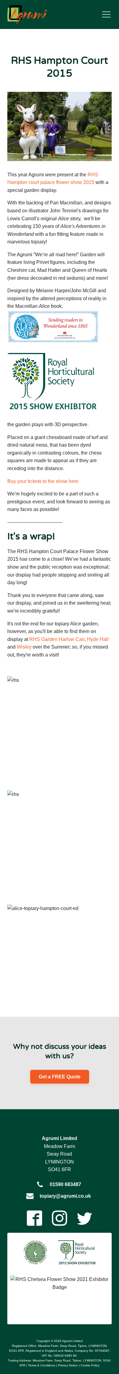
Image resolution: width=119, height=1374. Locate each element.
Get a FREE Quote (60, 1076)
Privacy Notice (68, 1365)
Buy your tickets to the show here (42, 481)
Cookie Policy (90, 1365)
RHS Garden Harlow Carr (57, 639)
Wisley (24, 646)
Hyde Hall (98, 639)
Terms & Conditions (41, 1365)
